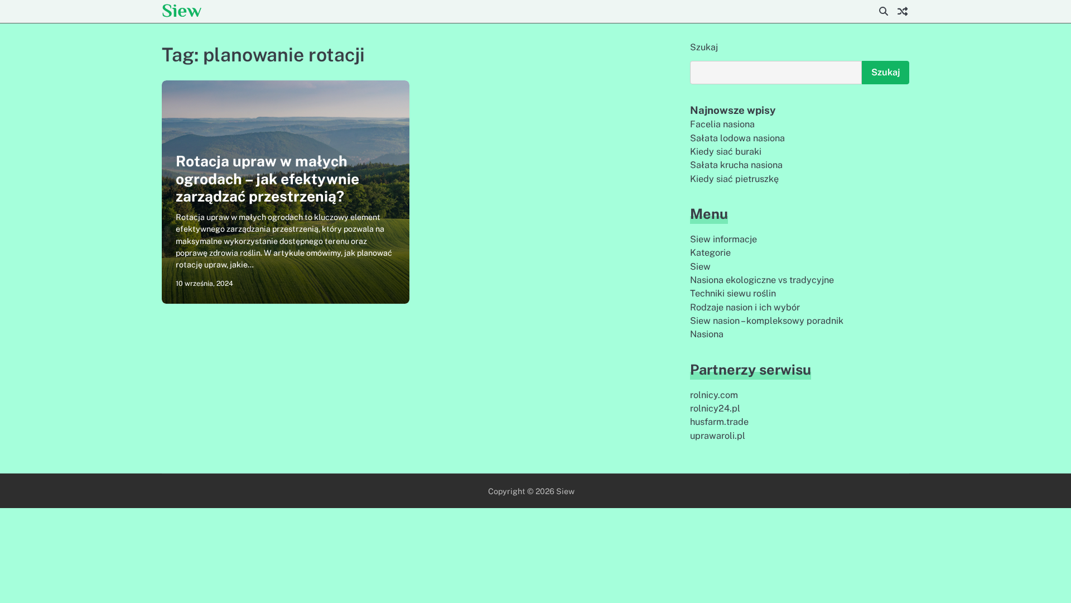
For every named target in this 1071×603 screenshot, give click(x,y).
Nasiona (706, 334)
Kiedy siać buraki (725, 151)
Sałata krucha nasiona (736, 165)
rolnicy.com (714, 395)
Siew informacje (723, 239)
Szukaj (704, 47)
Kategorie (710, 252)
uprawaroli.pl (717, 435)
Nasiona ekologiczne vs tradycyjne (762, 280)
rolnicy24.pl (715, 408)
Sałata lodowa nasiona (737, 138)
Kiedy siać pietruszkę (734, 179)
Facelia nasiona (722, 124)
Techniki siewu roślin (733, 293)
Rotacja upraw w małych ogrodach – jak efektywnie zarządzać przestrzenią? (267, 178)
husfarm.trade (719, 422)
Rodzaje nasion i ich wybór (745, 307)
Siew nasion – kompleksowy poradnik (766, 320)
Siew (181, 10)
